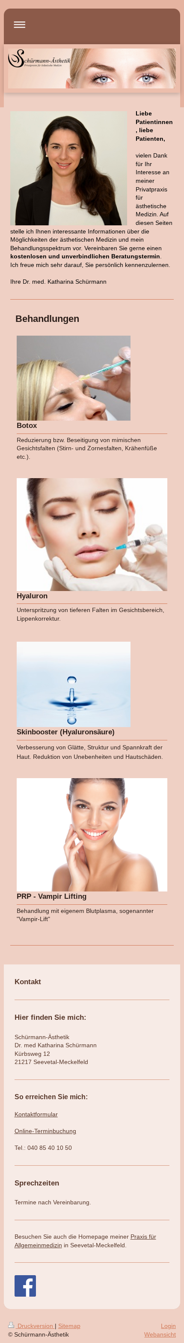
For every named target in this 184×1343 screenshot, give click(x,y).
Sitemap (69, 1325)
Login (168, 1325)
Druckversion (35, 1325)
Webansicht (160, 1334)
